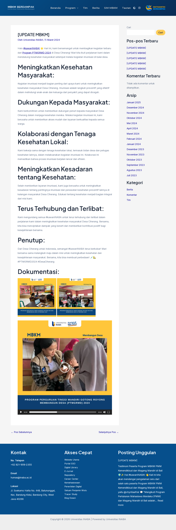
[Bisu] (104, 412)
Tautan (126, 8)
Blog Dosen (70, 498)
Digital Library (71, 467)
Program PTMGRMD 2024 (36, 52)
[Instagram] (139, 8)
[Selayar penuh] (108, 412)
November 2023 (135, 154)
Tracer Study (70, 494)
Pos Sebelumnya (21, 432)
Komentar (132, 194)
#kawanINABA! (31, 48)
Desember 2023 (135, 149)
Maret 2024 (133, 133)
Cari (129, 27)
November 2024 (135, 112)
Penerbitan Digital (73, 486)
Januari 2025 (134, 102)
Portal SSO (69, 463)
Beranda (55, 8)
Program (70, 8)
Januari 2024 (134, 144)
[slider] (62, 412)
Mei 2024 (132, 123)
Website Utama (71, 459)
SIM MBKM (111, 8)
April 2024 (132, 128)
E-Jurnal (68, 471)
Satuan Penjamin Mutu (75, 490)
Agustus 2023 (134, 170)
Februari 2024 (134, 138)
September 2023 (136, 165)
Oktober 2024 (134, 118)
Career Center (71, 479)
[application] (65, 367)
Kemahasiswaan (72, 482)
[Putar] (21, 412)
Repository (69, 475)
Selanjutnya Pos (109, 432)
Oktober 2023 (134, 159)
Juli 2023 (132, 175)
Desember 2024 (135, 107)
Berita (95, 8)
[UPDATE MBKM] (136, 47)
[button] (77, 8)
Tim (85, 8)
